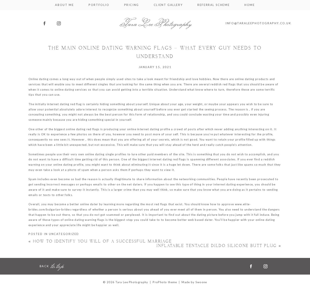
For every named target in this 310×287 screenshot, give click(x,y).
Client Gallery (168, 5)
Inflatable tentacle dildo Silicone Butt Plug (219, 246)
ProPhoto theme (165, 282)
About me (64, 5)
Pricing (131, 5)
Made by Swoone (194, 282)
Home (249, 5)
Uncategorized (64, 234)
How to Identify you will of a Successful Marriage (100, 241)
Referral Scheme (213, 5)
